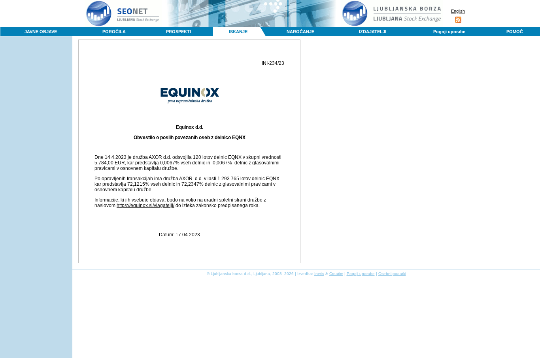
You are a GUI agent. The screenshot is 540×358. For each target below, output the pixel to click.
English (458, 11)
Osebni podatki (392, 273)
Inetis (319, 273)
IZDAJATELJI (372, 31)
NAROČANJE (300, 31)
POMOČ (514, 31)
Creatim (336, 273)
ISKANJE (238, 31)
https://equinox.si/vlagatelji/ (145, 205)
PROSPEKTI (178, 31)
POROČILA (114, 31)
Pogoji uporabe (449, 31)
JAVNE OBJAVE (41, 31)
